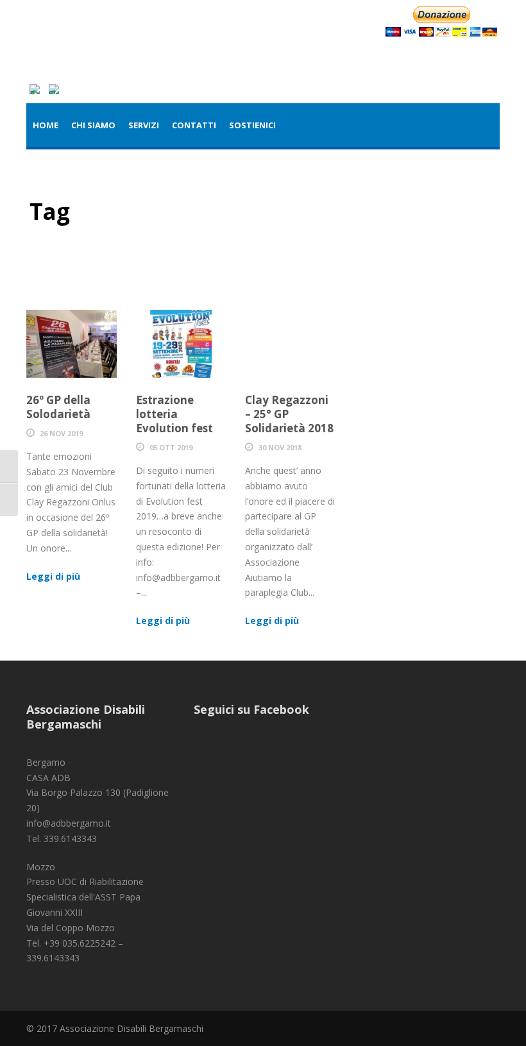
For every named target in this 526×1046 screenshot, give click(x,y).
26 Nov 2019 (61, 433)
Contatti (194, 125)
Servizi (143, 125)
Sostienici (252, 125)
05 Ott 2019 (170, 447)
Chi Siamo (93, 125)
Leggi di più (53, 576)
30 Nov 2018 (280, 447)
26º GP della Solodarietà (58, 406)
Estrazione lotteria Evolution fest (174, 413)
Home (45, 125)
